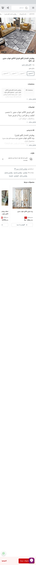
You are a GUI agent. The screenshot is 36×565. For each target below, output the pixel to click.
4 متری (31, 73)
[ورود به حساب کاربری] (8, 8)
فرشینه (11, 176)
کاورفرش (16, 176)
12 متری (6, 73)
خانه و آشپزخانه (22, 14)
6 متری (22, 73)
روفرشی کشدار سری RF (20, 169)
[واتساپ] (4, 553)
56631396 (31, 14)
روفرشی (25, 173)
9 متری (14, 73)
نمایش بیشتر (32, 99)
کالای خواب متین (26, 65)
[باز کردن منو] (32, 7)
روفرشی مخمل (9, 173)
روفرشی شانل (23, 176)
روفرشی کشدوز (18, 173)
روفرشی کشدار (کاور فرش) (10, 14)
